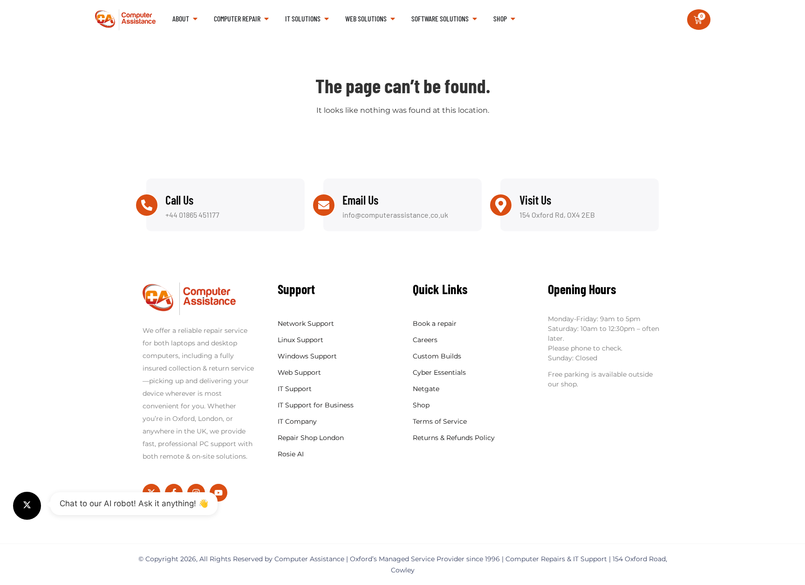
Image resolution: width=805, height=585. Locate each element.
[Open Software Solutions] (474, 18)
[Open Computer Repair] (266, 18)
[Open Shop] (513, 18)
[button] (27, 506)
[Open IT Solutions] (326, 18)
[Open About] (195, 18)
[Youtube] (218, 493)
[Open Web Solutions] (392, 18)
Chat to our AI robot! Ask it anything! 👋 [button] (134, 503)
